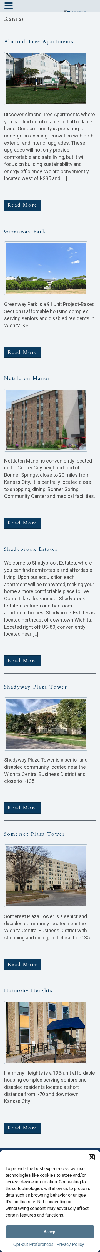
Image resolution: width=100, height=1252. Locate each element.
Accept (50, 1231)
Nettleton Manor (27, 378)
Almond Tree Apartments (39, 41)
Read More (23, 205)
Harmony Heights (28, 990)
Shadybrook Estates (31, 549)
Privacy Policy (70, 1244)
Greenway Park (25, 231)
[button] (91, 1157)
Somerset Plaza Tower (34, 834)
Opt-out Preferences (33, 1244)
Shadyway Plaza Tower (35, 687)
